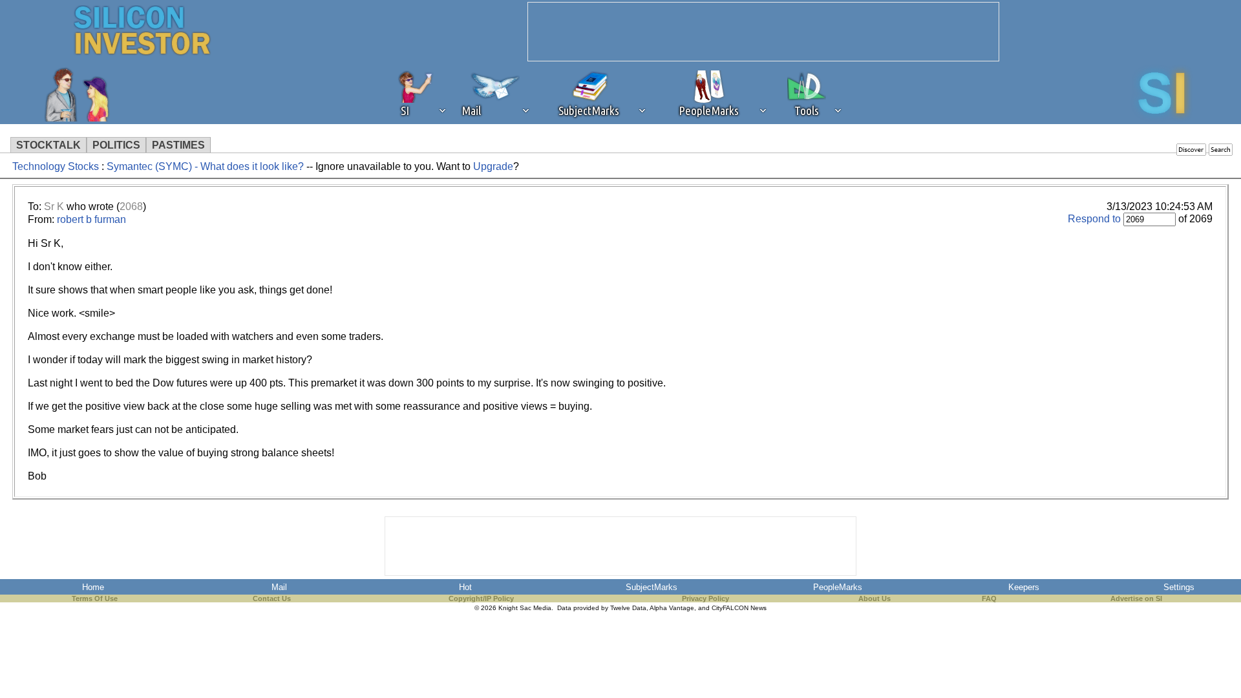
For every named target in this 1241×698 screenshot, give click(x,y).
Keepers (1023, 587)
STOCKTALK (48, 145)
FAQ (989, 598)
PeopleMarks (837, 587)
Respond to (1094, 218)
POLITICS (116, 145)
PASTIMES (178, 145)
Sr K (54, 206)
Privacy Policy (705, 598)
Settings (1178, 587)
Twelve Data (628, 607)
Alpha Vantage (672, 607)
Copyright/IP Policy (481, 598)
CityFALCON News (739, 607)
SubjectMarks (651, 587)
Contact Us (272, 598)
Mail (279, 587)
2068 (131, 206)
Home (93, 587)
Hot (465, 587)
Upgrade (493, 166)
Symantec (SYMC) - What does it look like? (205, 166)
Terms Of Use (95, 598)
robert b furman (91, 219)
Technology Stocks (55, 166)
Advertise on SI (1136, 598)
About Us (874, 598)
